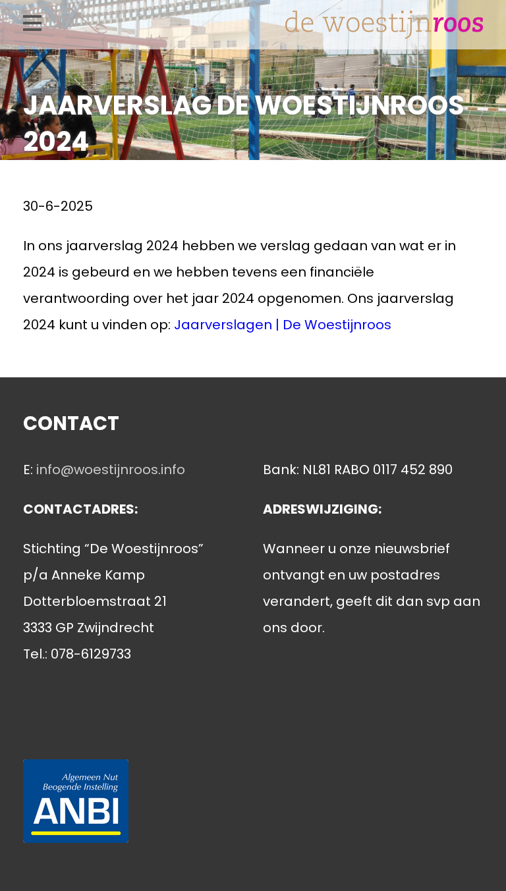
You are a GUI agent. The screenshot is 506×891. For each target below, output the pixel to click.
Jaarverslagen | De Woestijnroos (282, 324)
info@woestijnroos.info (110, 469)
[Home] (384, 29)
